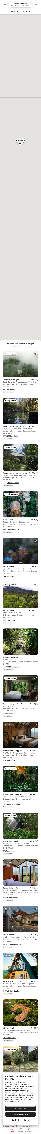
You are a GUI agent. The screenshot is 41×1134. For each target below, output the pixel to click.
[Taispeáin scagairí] (36, 4)
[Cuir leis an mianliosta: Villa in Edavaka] (35, 1002)
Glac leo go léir (20, 1109)
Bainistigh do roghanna (20, 1120)
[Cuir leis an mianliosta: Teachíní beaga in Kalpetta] (35, 678)
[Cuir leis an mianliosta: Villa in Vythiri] (35, 540)
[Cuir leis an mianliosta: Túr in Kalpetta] (35, 494)
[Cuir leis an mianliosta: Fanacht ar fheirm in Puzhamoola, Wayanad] (35, 400)
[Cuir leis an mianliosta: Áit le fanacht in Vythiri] (35, 955)
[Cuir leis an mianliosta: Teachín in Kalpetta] (35, 862)
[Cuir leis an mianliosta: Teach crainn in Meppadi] (35, 724)
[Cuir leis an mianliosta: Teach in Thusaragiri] (35, 631)
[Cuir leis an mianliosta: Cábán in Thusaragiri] (35, 353)
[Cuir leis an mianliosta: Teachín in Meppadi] (35, 815)
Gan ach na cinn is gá (20, 1114)
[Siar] (5, 4)
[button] (9, 389)
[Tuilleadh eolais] (30, 346)
